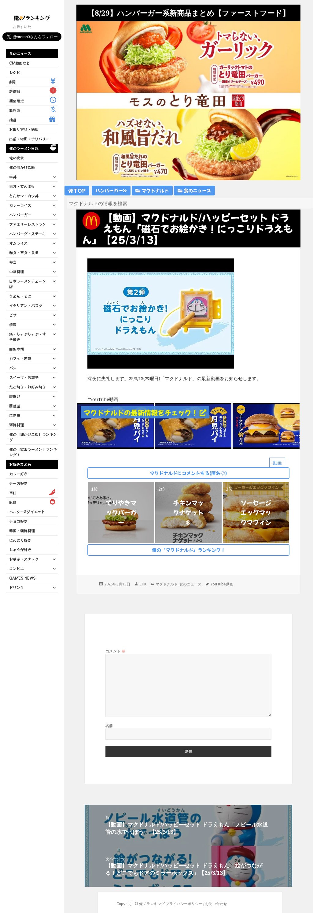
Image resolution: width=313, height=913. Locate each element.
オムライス (18, 243)
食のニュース (20, 53)
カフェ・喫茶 (20, 358)
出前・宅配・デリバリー (29, 138)
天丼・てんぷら (22, 186)
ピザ (13, 314)
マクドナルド (155, 190)
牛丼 (13, 176)
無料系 (14, 110)
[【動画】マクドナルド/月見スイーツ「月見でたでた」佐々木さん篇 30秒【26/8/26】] (193, 425)
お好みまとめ (20, 464)
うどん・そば (20, 296)
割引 (13, 81)
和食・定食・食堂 (24, 252)
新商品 (14, 91)
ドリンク (16, 587)
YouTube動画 (222, 584)
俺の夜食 (16, 157)
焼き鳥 (14, 415)
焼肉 (13, 324)
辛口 (13, 492)
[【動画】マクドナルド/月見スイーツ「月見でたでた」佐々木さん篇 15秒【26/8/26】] (115, 425)
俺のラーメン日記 (24, 148)
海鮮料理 (16, 424)
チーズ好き (18, 483)
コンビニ (16, 568)
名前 (109, 725)
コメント (115, 651)
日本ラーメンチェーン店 (27, 283)
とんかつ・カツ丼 (24, 195)
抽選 (13, 119)
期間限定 (16, 100)
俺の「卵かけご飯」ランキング (33, 437)
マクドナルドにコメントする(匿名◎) (188, 473)
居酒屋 (14, 405)
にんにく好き (20, 540)
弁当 (13, 262)
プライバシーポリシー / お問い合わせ (196, 903)
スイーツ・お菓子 (24, 377)
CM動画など (19, 62)
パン (13, 367)
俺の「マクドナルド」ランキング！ (188, 550)
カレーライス (20, 205)
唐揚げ (14, 396)
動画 (277, 462)
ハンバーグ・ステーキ (27, 233)
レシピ (14, 72)
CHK (142, 584)
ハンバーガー (20, 214)
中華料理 (16, 271)
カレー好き (18, 473)
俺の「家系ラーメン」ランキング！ (33, 452)
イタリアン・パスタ (25, 305)
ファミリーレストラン (27, 224)
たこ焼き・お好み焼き (27, 386)
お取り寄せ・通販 (24, 129)
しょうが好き (20, 549)
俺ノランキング (152, 903)
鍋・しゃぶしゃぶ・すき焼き (27, 336)
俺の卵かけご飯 (22, 167)
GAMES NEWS (22, 578)
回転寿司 (16, 348)
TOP (79, 190)
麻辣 (13, 502)
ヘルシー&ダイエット (27, 511)
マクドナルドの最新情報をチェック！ (142, 412)
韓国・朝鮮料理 (22, 530)
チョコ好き (18, 521)
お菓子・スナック (24, 559)
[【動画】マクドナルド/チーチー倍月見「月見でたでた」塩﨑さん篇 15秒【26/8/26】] (271, 425)
